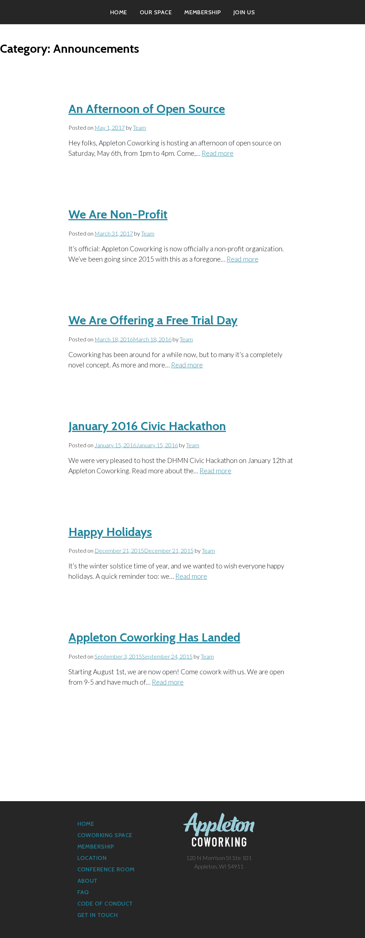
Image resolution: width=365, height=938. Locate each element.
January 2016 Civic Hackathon (147, 425)
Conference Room (106, 869)
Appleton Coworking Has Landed (154, 637)
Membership (202, 12)
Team (139, 127)
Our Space (156, 12)
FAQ (83, 892)
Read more (217, 153)
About (87, 880)
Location (92, 858)
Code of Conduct (105, 903)
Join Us (244, 12)
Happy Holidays (110, 531)
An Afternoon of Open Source (146, 108)
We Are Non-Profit (118, 214)
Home (118, 12)
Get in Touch (97, 915)
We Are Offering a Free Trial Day (152, 320)
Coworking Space (105, 835)
